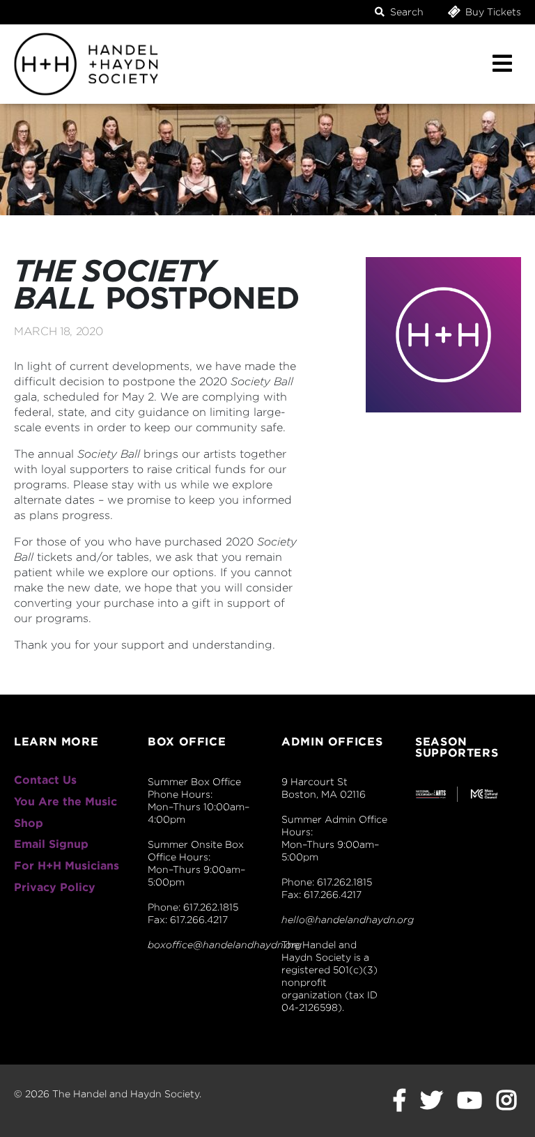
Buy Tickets (492, 11)
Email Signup (51, 844)
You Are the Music (65, 801)
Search (405, 11)
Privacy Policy (54, 887)
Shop (28, 823)
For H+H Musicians (66, 865)
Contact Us (45, 780)
